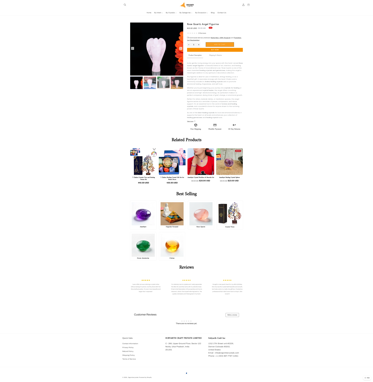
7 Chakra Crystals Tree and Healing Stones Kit (143, 178)
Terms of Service (129, 359)
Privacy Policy (128, 347)
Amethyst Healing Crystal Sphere (229, 177)
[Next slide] (180, 48)
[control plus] (199, 44)
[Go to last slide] (132, 48)
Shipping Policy (128, 355)
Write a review (232, 315)
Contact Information (130, 344)
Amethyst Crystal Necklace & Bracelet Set (201, 177)
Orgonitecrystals (133, 377)
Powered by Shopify (145, 377)
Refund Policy (127, 351)
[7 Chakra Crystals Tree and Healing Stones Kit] (143, 161)
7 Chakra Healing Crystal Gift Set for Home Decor (172, 178)
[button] (125, 4)
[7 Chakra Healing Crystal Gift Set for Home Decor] (172, 161)
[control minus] (188, 44)
